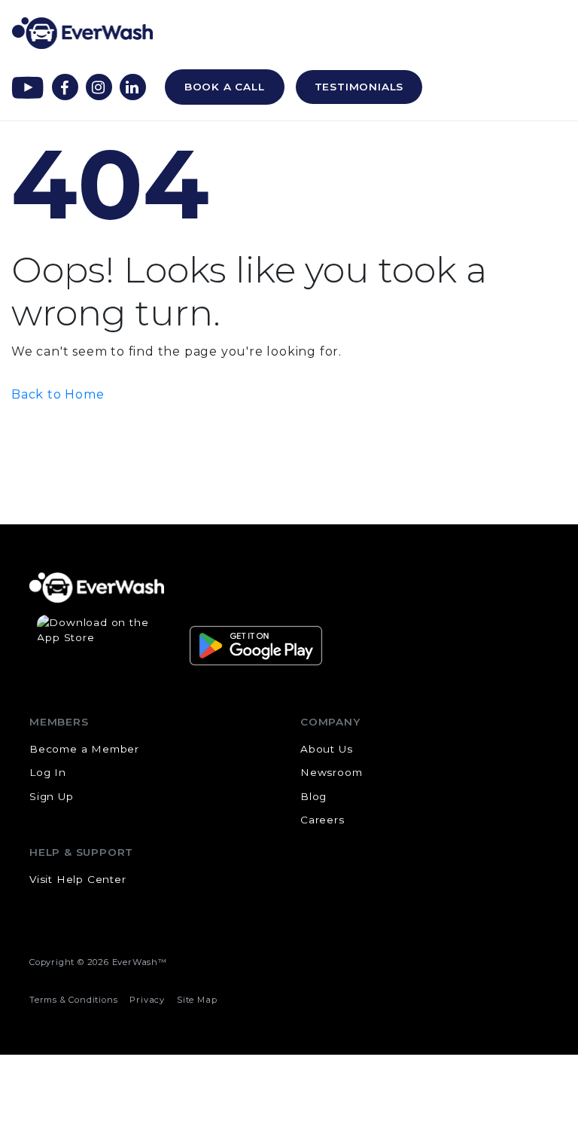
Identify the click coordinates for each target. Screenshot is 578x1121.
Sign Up (51, 796)
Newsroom (331, 772)
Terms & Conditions (73, 999)
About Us (326, 749)
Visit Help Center (77, 879)
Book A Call (224, 87)
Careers (322, 820)
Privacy (147, 999)
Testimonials (359, 87)
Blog (313, 796)
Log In (47, 772)
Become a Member (84, 749)
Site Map (197, 999)
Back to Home (58, 394)
